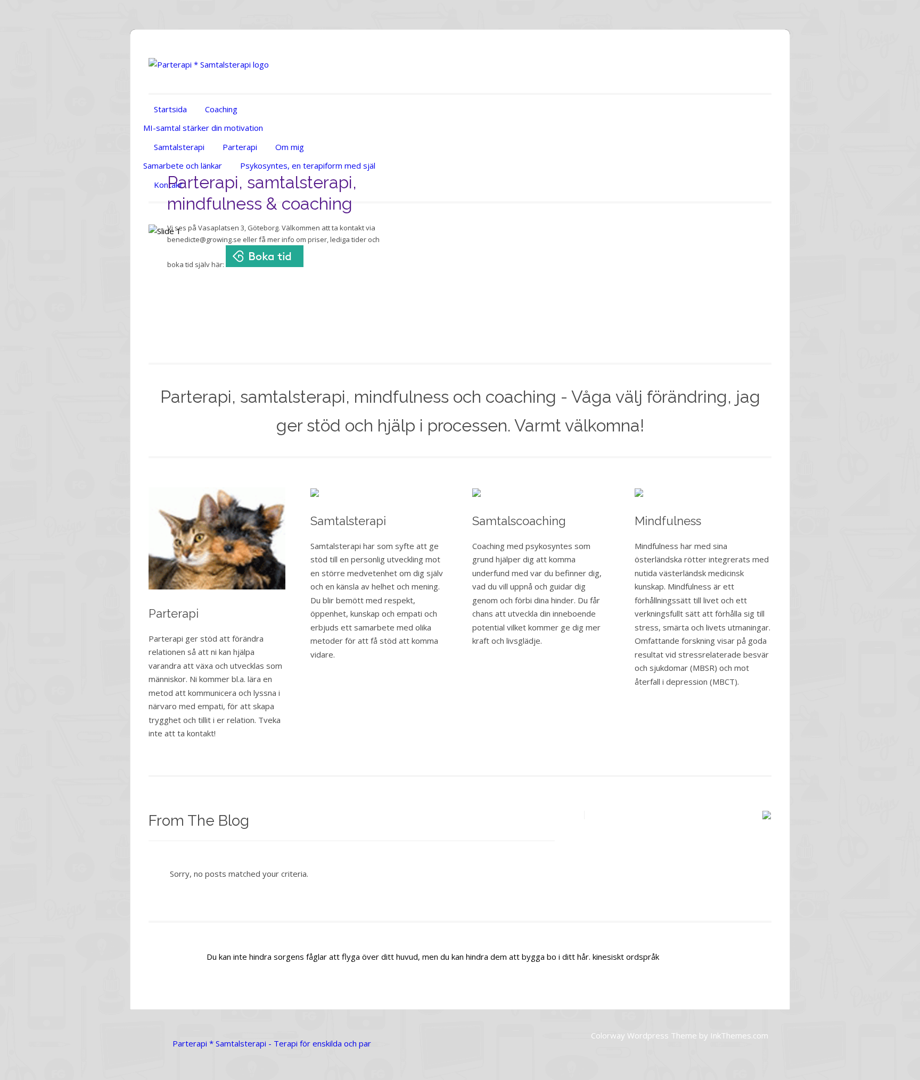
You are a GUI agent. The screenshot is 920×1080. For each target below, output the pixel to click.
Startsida (170, 109)
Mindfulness (668, 521)
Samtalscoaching (519, 521)
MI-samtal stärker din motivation (203, 127)
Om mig (289, 147)
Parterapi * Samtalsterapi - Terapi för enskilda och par (271, 1043)
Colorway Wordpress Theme (644, 1035)
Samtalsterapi (179, 147)
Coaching (221, 109)
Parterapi (240, 147)
